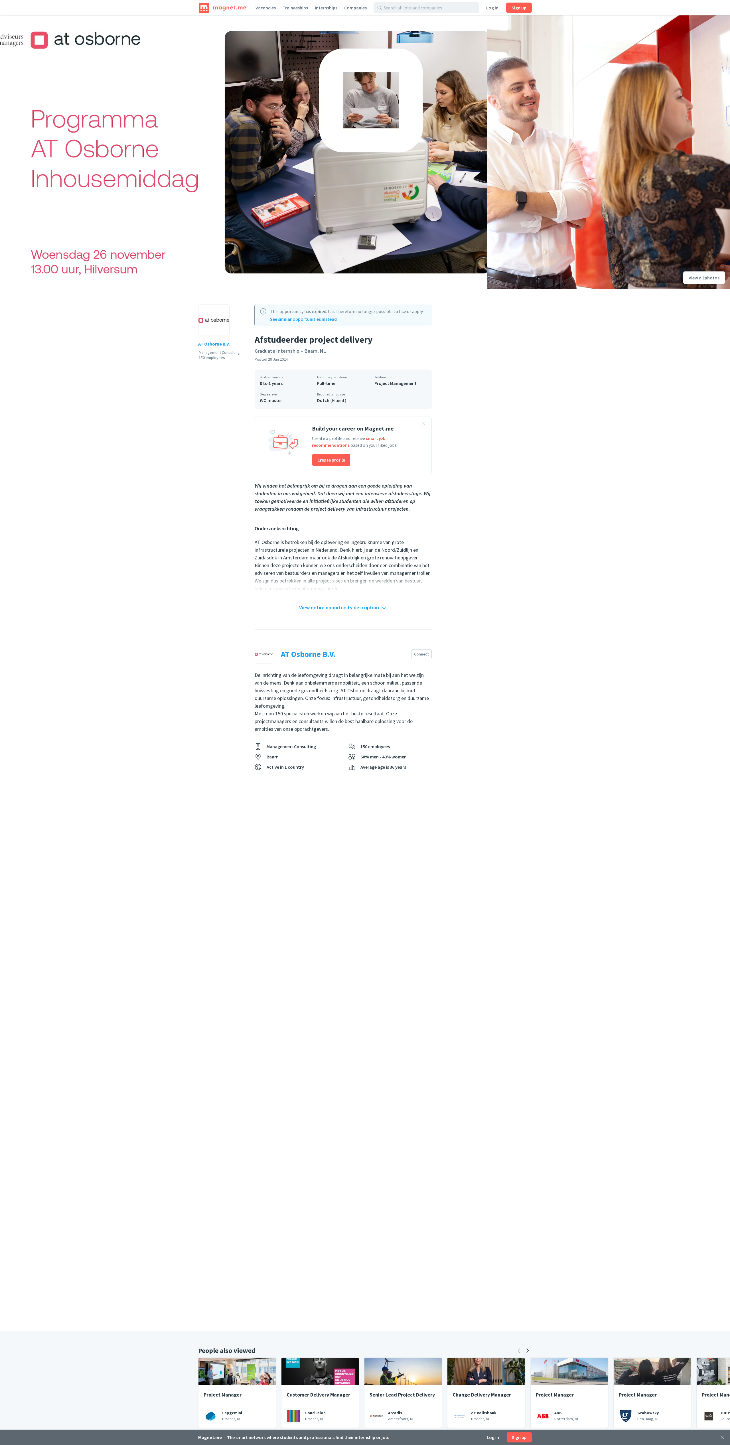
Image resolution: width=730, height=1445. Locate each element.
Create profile (331, 460)
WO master (271, 400)
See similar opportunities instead (303, 319)
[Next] (527, 1350)
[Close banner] (423, 424)
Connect (421, 654)
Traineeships (295, 8)
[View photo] (243, 152)
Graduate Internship (277, 351)
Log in (492, 8)
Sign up (519, 8)
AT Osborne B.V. (214, 344)
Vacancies (266, 8)
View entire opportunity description (339, 607)
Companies (355, 8)
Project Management (395, 383)
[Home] (223, 7)
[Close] (722, 1437)
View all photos (704, 278)
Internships (326, 8)
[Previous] (519, 1350)
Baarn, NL (315, 351)
